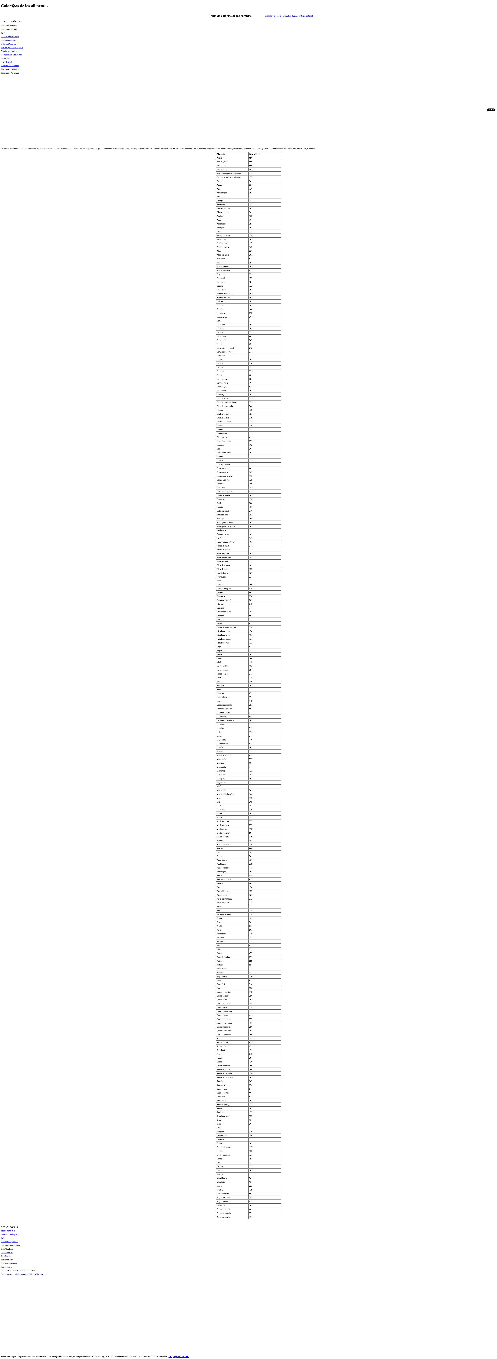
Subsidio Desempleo (9, 1234)
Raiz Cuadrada (7, 1249)
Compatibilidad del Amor (11, 55)
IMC (3, 33)
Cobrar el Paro (7, 1252)
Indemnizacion (7, 1260)
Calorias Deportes (8, 44)
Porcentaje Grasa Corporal (12, 47)
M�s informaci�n (181, 1357)
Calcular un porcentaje (10, 1242)
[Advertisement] (248, 92)
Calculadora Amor (8, 40)
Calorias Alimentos (9, 25)
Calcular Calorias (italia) (11, 1245)
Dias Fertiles (6, 1256)
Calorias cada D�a (9, 29)
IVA (3, 1238)
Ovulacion (5, 58)
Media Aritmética (8, 1231)
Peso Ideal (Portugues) (10, 73)
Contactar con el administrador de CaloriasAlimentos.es (23, 1274)
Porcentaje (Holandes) (10, 69)
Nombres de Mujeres (9, 51)
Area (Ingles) (6, 62)
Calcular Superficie (9, 1263)
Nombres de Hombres (10, 66)
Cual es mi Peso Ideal (10, 37)
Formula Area (6, 1267)
